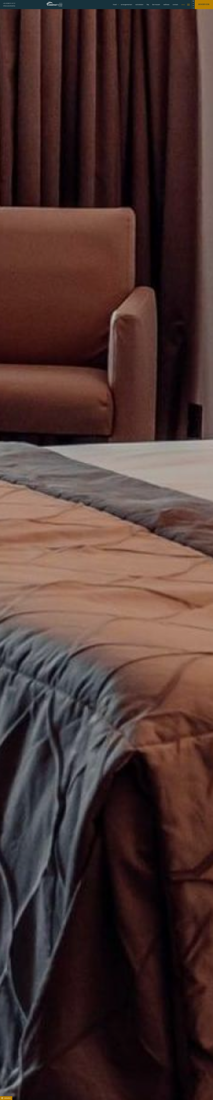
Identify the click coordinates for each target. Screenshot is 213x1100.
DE (193, 8)
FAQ (148, 4)
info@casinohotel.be (9, 6)
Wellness (166, 4)
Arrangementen (126, 4)
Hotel (115, 4)
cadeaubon (7, 1098)
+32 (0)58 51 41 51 (9, 3)
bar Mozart (156, 4)
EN (193, 5)
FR (193, 3)
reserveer (203, 4)
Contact (175, 4)
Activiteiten (139, 4)
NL (193, 1)
